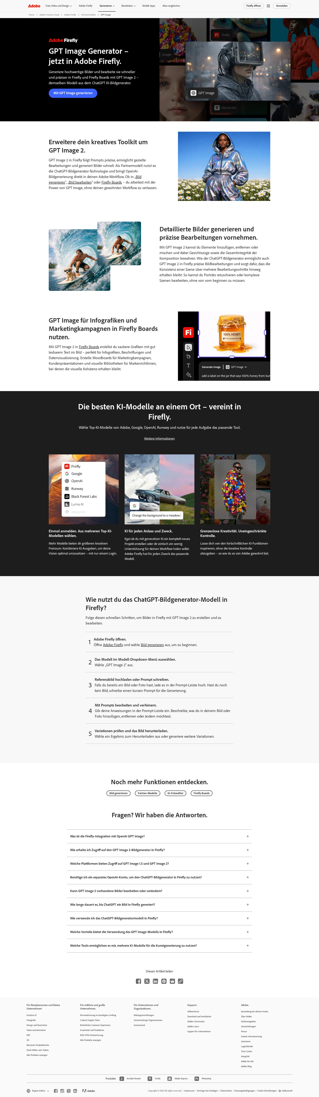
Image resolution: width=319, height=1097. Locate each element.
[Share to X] (147, 981)
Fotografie (31, 1020)
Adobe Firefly (85, 5)
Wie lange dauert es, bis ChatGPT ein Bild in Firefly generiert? (112, 905)
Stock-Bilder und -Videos (38, 1050)
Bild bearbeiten (80, 182)
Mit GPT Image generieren (73, 93)
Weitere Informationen (159, 439)
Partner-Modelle (147, 793)
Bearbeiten (127, 5)
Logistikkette (247, 1046)
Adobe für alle (247, 1061)
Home (31, 14)
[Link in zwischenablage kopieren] (180, 981)
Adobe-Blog (246, 1066)
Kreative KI (32, 1015)
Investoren (246, 1041)
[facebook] (56, 1091)
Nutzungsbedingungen (244, 1090)
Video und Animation (36, 1030)
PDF (28, 1035)
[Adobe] (34, 6)
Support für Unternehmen (199, 1031)
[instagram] (62, 1091)
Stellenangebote (248, 1021)
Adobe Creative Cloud (49, 14)
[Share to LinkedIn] (155, 981)
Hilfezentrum (193, 1011)
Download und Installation (199, 1016)
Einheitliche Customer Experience (95, 1025)
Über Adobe (246, 1016)
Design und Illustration (37, 1025)
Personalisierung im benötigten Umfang (98, 1015)
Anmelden (282, 5)
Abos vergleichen (171, 5)
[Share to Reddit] (172, 981)
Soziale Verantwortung (251, 1036)
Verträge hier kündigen (207, 1090)
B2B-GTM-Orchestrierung (91, 1035)
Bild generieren (152, 645)
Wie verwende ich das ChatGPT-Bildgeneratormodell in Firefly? (114, 918)
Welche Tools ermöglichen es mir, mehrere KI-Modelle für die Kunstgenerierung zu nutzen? (133, 946)
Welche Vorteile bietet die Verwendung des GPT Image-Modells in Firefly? (121, 932)
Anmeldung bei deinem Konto (254, 1011)
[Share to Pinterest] (164, 981)
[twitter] (69, 1091)
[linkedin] (75, 1091)
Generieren (106, 5)
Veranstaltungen (248, 1026)
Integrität (245, 1056)
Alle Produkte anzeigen (37, 1055)
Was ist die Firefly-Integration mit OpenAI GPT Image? (107, 836)
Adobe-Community (196, 1021)
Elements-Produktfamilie (38, 1045)
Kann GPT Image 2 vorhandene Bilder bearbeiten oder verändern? (116, 891)
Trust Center (246, 1051)
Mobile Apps (148, 5)
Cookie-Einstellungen (267, 1090)
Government (139, 1025)
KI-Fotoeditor (175, 793)
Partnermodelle (88, 14)
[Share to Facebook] (138, 981)
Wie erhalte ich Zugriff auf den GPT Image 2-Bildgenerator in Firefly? (117, 850)
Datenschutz (226, 1090)
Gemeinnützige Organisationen (148, 1020)
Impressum (189, 1090)
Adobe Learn (193, 1026)
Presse (244, 1031)
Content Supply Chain (90, 1020)
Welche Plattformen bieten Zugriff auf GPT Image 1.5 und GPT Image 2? (119, 864)
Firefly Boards (112, 182)
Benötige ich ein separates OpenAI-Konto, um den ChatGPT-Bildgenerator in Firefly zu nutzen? (136, 877)
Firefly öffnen (253, 5)
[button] (268, 6)
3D (28, 1040)
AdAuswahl (287, 1090)
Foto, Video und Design (57, 5)
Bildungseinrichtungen (144, 1015)
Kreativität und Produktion (92, 1030)
